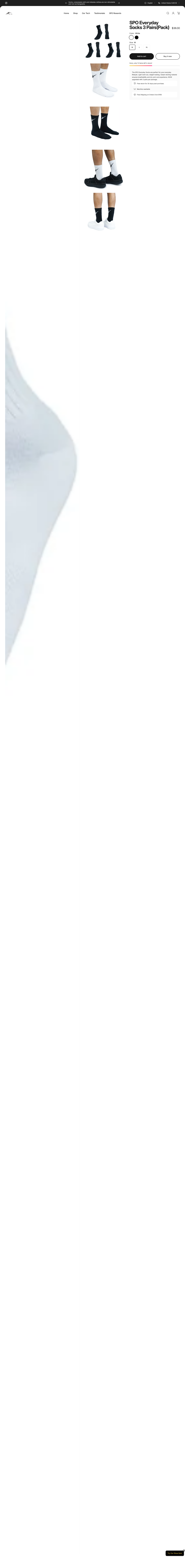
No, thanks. (113, 792)
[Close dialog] (131, 758)
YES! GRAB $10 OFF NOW (113, 781)
